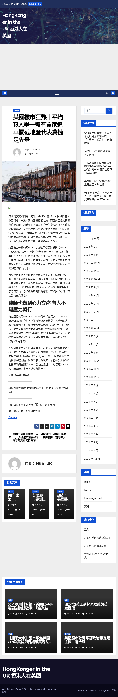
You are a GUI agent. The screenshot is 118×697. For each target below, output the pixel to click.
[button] (107, 93)
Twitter (93, 690)
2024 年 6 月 (91, 238)
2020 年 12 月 (92, 458)
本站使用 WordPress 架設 (14, 689)
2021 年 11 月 (91, 369)
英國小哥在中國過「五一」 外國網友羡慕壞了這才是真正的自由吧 (26, 437)
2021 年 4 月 (91, 426)
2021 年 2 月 (91, 442)
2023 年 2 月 (91, 246)
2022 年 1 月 (91, 352)
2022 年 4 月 (91, 328)
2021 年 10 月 (92, 377)
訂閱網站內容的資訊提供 (98, 537)
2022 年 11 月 (92, 271)
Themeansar (50, 689)
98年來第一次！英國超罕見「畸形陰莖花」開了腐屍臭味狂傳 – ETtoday (98, 196)
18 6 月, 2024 (17, 614)
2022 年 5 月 (91, 320)
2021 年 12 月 (92, 360)
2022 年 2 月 (91, 344)
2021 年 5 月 (91, 417)
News (16, 110)
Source (12, 417)
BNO (87, 481)
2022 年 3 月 (91, 336)
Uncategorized (93, 498)
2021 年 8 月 (91, 393)
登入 (86, 529)
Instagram (104, 690)
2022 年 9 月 (91, 287)
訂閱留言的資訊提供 (95, 545)
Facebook (82, 690)
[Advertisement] (59, 66)
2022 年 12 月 (92, 262)
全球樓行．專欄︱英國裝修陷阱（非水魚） (53, 436)
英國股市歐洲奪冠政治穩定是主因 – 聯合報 (87, 640)
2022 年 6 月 (91, 311)
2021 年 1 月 (91, 450)
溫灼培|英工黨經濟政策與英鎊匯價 (85, 606)
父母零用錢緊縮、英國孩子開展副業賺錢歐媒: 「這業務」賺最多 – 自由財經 (30, 608)
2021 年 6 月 (91, 409)
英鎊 (86, 506)
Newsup (38, 689)
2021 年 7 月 (91, 401)
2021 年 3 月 (91, 434)
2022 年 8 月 (91, 295)
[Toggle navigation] (56, 93)
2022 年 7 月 (91, 303)
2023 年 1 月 (91, 254)
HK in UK (35, 149)
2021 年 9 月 (91, 385)
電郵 (114, 690)
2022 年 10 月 (92, 279)
